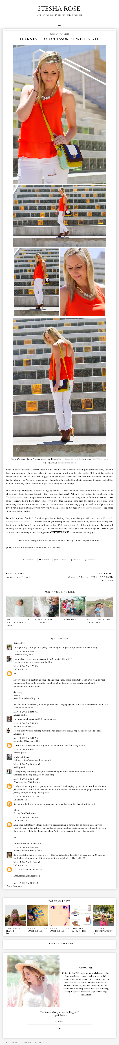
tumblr (76, 560)
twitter (45, 560)
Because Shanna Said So (25, 850)
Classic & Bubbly (72, 459)
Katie (16, 642)
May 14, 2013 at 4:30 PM (25, 847)
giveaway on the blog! (42, 661)
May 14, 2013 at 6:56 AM (25, 711)
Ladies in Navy (20, 654)
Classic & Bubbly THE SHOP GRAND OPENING (90, 579)
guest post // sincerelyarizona (102, 931)
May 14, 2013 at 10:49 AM (26, 764)
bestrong (17, 752)
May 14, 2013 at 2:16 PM (25, 817)
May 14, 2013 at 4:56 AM (25, 651)
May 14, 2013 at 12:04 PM (26, 778)
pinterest (61, 560)
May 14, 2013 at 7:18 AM (25, 723)
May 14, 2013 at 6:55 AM (25, 666)
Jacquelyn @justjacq (23, 740)
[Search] (60, 1028)
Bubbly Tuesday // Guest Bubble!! (37, 929)
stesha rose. (59, 8)
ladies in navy (24, 661)
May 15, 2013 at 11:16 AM (26, 862)
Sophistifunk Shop (67, 462)
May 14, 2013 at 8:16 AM (25, 737)
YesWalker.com (100, 459)
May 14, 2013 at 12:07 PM (26, 796)
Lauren (16, 714)
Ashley (16, 767)
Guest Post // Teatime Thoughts (13, 931)
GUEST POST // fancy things (78, 929)
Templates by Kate (40, 1043)
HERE (62, 507)
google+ (92, 560)
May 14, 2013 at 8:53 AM (25, 749)
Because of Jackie (22, 726)
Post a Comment (14, 885)
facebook (29, 560)
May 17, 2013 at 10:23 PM (26, 882)
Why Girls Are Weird (23, 781)
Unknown (18, 669)
